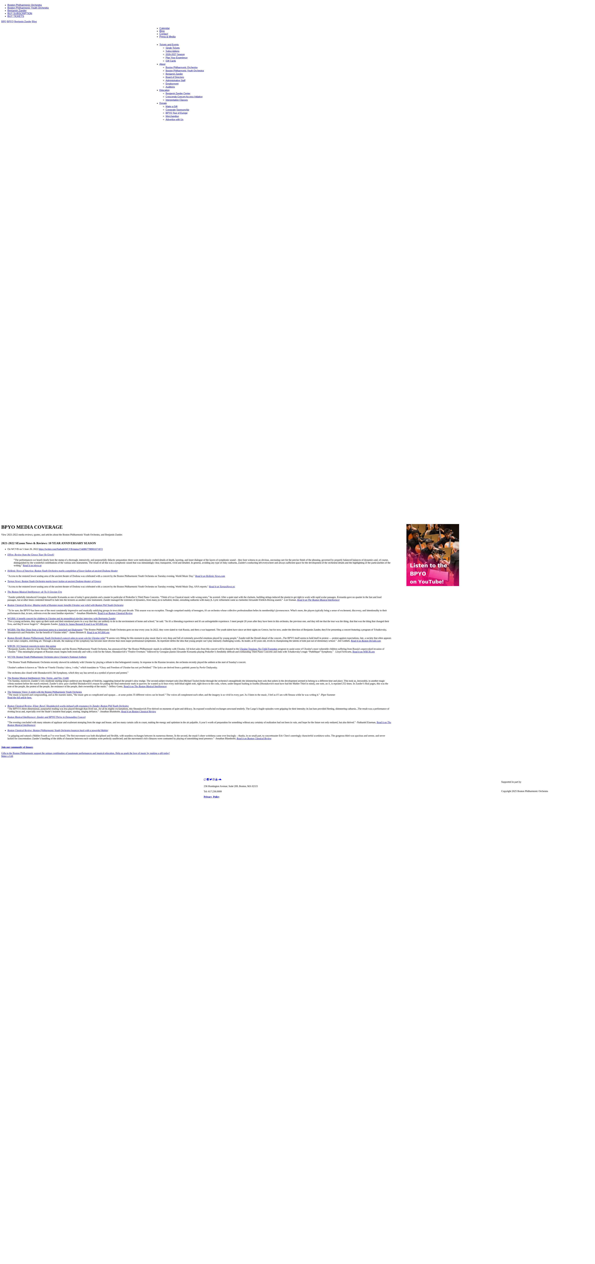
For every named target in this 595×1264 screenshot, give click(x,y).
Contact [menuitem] (163, 34)
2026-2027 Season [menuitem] (175, 54)
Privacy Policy (211, 796)
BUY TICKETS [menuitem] (15, 16)
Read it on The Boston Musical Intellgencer (318, 600)
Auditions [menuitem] (170, 87)
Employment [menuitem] (172, 83)
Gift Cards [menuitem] (171, 61)
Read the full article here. (19, 697)
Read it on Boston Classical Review (254, 738)
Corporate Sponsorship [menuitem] (177, 109)
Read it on (115, 613)
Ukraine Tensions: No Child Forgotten (258, 649)
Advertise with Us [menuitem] (174, 119)
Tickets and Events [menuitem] (169, 44)
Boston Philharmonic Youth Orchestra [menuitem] (28, 8)
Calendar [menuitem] (164, 28)
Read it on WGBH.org (98, 632)
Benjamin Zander (22, 21)
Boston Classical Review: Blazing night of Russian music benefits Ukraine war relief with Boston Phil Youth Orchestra (65, 605)
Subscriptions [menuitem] (172, 51)
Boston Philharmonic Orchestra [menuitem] (24, 5)
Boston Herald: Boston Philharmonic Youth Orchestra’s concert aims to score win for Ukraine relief (56, 638)
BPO (3, 21)
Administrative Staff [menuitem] (175, 80)
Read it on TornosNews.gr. (222, 586)
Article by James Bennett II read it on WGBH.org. (83, 624)
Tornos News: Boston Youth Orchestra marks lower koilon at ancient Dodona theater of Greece (54, 581)
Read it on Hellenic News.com (210, 576)
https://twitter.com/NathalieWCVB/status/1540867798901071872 (71, 549)
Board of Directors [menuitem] (175, 77)
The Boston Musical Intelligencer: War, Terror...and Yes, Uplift (38, 678)
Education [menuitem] (164, 90)
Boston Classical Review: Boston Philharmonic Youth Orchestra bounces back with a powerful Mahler (57, 730)
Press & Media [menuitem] (167, 36)
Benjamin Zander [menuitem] (16, 10)
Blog (34, 21)
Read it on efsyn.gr (32, 565)
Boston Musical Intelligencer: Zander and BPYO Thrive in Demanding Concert (46, 717)
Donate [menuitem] (163, 103)
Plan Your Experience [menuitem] (176, 57)
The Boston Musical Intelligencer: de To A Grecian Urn (34, 592)
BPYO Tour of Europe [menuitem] (176, 113)
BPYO (10, 21)
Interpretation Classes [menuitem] (177, 100)
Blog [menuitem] (162, 31)
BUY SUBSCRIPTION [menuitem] (19, 13)
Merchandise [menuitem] (172, 116)
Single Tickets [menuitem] (173, 47)
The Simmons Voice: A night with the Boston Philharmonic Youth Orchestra (44, 692)
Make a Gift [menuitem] (171, 106)
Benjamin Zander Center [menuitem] (178, 93)
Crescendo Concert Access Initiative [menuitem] (184, 96)
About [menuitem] (162, 64)
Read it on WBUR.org (364, 651)
